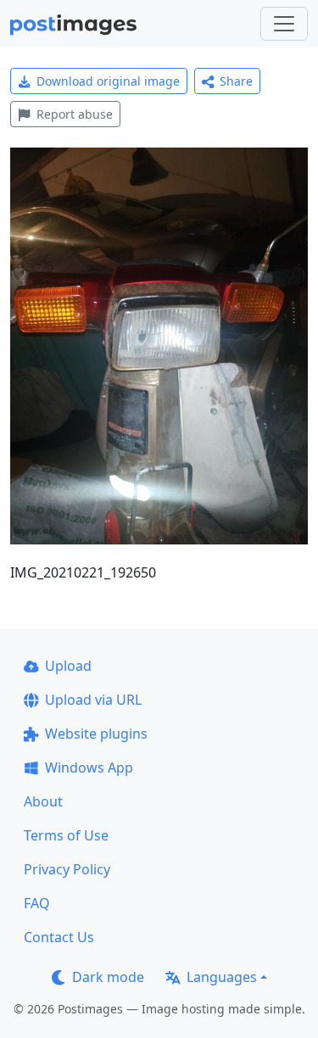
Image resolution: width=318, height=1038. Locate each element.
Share (236, 81)
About (43, 801)
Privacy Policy (67, 869)
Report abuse (74, 114)
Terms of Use (66, 835)
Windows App (89, 767)
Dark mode (108, 977)
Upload (68, 665)
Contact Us (59, 937)
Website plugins (96, 733)
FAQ (37, 903)
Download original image (108, 81)
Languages (222, 977)
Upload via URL (93, 699)
